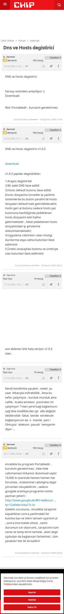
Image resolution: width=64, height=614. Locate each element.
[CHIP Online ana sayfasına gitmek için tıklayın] (24, 6)
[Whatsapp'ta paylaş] (43, 66)
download (12, 164)
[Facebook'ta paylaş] (58, 66)
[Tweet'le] (51, 66)
